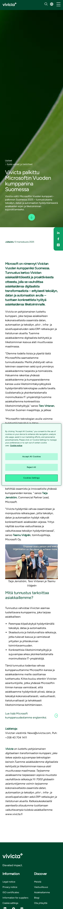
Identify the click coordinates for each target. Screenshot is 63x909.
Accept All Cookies (31, 456)
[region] (31, 454)
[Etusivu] (10, 4)
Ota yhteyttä (40, 903)
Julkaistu (9, 242)
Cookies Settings (31, 478)
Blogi (36, 897)
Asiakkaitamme (42, 892)
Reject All (31, 467)
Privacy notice (10, 887)
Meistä (37, 881)
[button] (52, 4)
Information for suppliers (15, 897)
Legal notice (9, 881)
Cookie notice (16, 445)
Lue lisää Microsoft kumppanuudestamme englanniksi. (26, 715)
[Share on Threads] (58, 245)
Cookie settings (10, 903)
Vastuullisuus (41, 887)
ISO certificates (11, 892)
